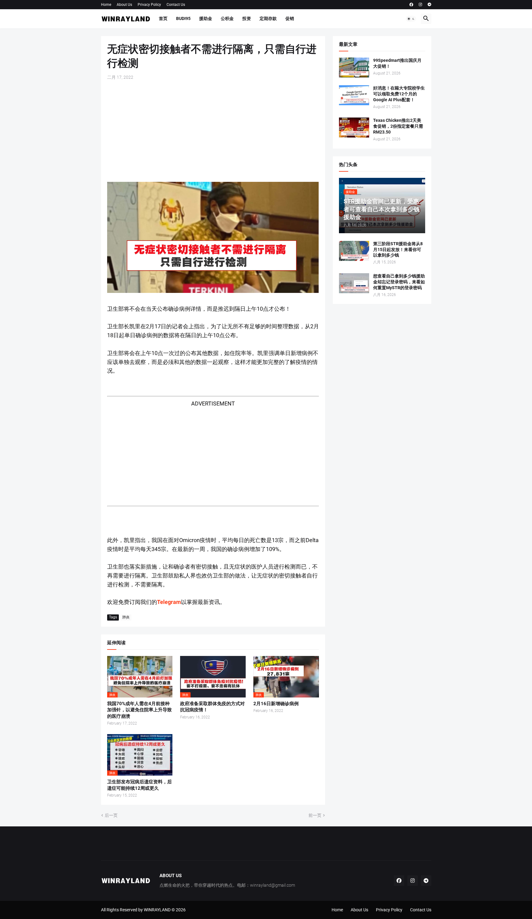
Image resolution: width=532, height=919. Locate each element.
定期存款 (268, 18)
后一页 (111, 815)
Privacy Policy (149, 4)
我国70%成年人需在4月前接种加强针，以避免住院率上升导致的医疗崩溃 (139, 710)
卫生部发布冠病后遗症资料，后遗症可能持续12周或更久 (139, 785)
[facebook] (411, 4)
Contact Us (176, 4)
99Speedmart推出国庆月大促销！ (397, 63)
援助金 (205, 18)
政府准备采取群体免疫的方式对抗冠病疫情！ (212, 707)
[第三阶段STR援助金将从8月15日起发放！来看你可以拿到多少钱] (354, 251)
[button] (411, 19)
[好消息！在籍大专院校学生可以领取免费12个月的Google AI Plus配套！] (354, 95)
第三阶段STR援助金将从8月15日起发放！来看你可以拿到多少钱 (398, 249)
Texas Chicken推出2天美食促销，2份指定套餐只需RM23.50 (398, 126)
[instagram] (420, 4)
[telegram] (429, 4)
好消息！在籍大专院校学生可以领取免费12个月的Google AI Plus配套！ (399, 94)
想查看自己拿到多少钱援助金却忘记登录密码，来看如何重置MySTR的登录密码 (399, 282)
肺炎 (126, 617)
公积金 (227, 18)
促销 (289, 18)
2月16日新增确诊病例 (276, 703)
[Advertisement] (213, 131)
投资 (246, 18)
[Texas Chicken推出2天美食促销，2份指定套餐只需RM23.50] (354, 128)
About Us (124, 4)
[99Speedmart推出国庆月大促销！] (354, 68)
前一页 (314, 815)
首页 (163, 18)
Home (106, 4)
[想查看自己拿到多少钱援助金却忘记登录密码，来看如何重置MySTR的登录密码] (354, 283)
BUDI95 (183, 18)
